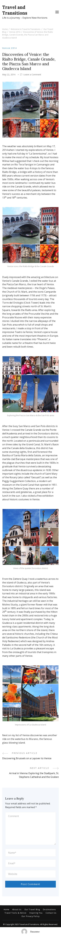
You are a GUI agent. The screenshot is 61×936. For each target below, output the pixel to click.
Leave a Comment (32, 74)
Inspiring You (35, 913)
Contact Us (51, 913)
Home (6, 909)
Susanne (35, 931)
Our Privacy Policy (30, 916)
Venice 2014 (9, 48)
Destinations (49, 909)
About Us (16, 909)
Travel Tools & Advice (16, 913)
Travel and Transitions (14, 10)
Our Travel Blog (32, 909)
